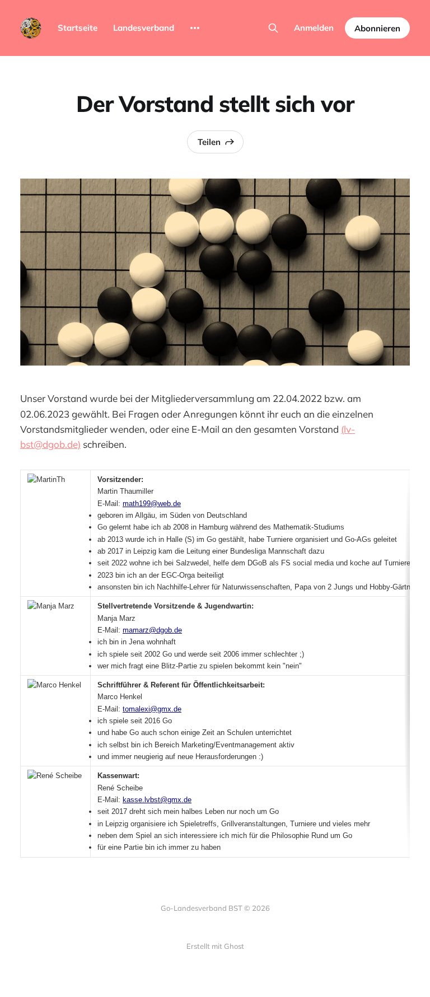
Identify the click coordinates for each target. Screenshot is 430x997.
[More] (194, 28)
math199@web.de (152, 503)
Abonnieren (377, 28)
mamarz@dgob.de (152, 630)
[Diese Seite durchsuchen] (273, 28)
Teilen (209, 142)
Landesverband (143, 27)
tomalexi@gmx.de (152, 709)
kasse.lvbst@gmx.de (157, 799)
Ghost (234, 946)
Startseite (77, 27)
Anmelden (314, 27)
